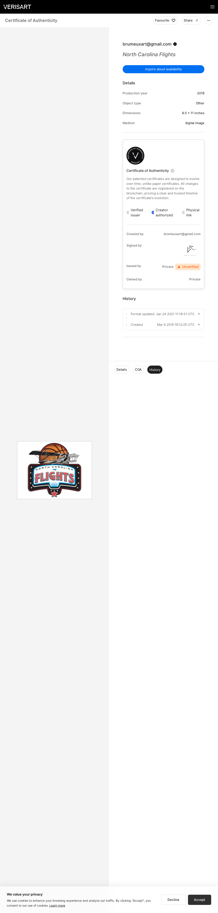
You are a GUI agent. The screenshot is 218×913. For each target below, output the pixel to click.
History (154, 370)
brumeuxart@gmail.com (147, 44)
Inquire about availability (163, 69)
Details (121, 369)
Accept (199, 900)
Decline (173, 900)
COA (138, 369)
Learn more (57, 905)
